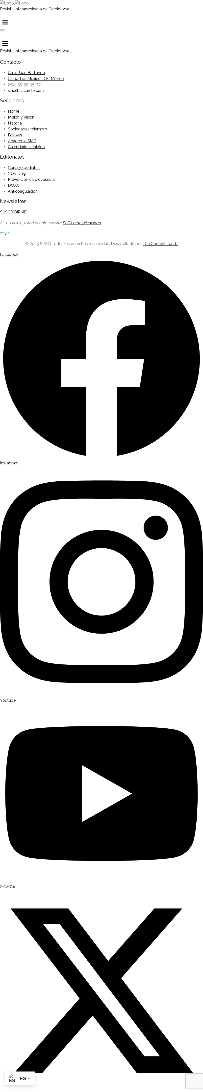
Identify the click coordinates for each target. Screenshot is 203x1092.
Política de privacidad (82, 223)
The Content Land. (160, 243)
